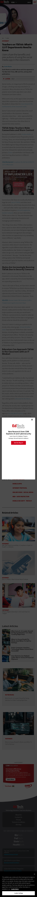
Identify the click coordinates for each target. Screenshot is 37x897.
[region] (18, 884)
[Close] (34, 874)
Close (32, 419)
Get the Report (18, 443)
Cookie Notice (15, 889)
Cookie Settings (18, 893)
